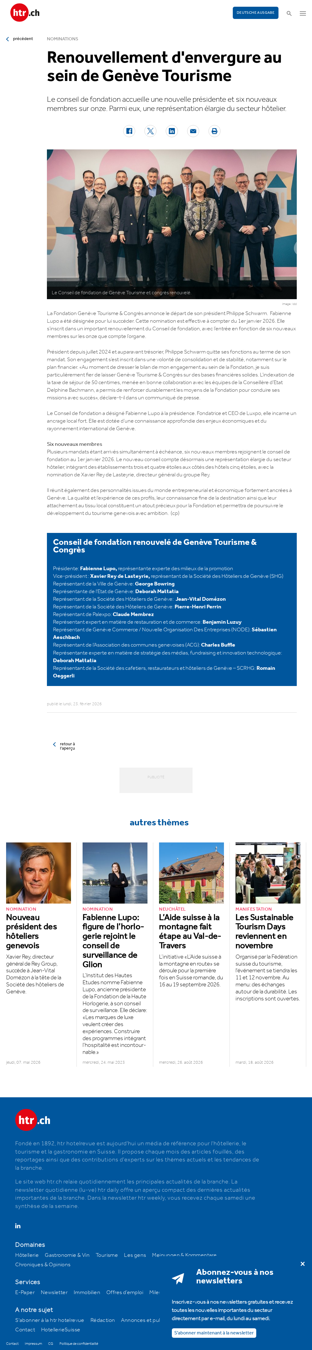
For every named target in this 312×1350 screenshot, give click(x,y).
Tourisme (107, 1255)
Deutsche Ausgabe (256, 13)
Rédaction (102, 1320)
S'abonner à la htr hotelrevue (49, 1320)
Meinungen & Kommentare (184, 1255)
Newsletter (54, 1292)
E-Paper (25, 1292)
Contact (25, 1330)
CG (50, 1344)
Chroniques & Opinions (42, 1264)
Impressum (33, 1344)
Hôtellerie (27, 1255)
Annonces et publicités (148, 1320)
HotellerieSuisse (60, 1330)
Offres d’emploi (124, 1292)
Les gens (135, 1255)
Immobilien (87, 1292)
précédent (23, 39)
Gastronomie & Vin (67, 1255)
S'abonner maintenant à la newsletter (214, 1333)
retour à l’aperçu (67, 746)
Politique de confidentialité (78, 1344)
